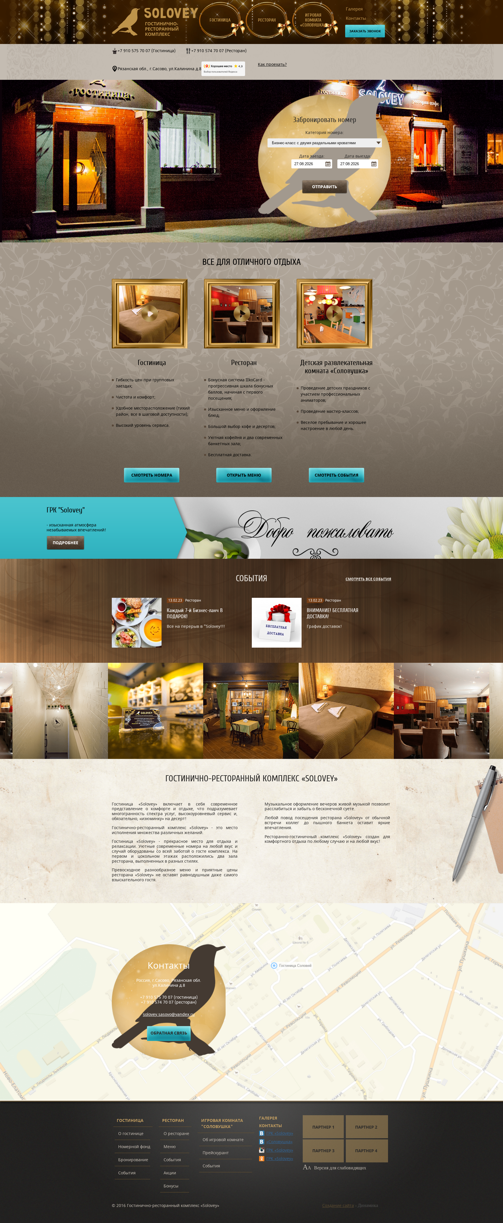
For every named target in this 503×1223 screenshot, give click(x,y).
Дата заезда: (312, 156)
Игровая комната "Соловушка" (222, 1124)
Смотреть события (336, 475)
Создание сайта (338, 1206)
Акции (170, 1173)
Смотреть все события (368, 579)
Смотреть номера (151, 475)
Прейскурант (216, 1153)
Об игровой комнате (223, 1140)
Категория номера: (324, 133)
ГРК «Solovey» (279, 1133)
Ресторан (267, 20)
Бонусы (171, 1186)
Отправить (324, 187)
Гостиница (220, 20)
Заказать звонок (365, 31)
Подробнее (65, 543)
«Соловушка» (279, 1142)
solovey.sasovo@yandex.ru (169, 1014)
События (127, 1173)
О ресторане (176, 1134)
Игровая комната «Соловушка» (313, 20)
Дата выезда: (358, 156)
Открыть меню (244, 475)
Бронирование (133, 1160)
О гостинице (131, 1134)
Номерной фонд (134, 1147)
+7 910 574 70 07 (157, 1002)
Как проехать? (272, 64)
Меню (170, 1147)
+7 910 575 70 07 (156, 998)
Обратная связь (168, 1033)
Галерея (354, 9)
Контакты (356, 18)
